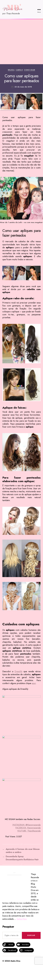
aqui (34, 683)
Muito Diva (15, 961)
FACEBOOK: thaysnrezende (28, 827)
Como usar (29, 70)
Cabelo (19, 70)
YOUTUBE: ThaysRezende (29, 830)
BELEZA (11, 70)
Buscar (31, 935)
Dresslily (18, 671)
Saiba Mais (22, 919)
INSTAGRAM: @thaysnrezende (26, 824)
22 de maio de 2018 (23, 87)
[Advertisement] (21, 41)
